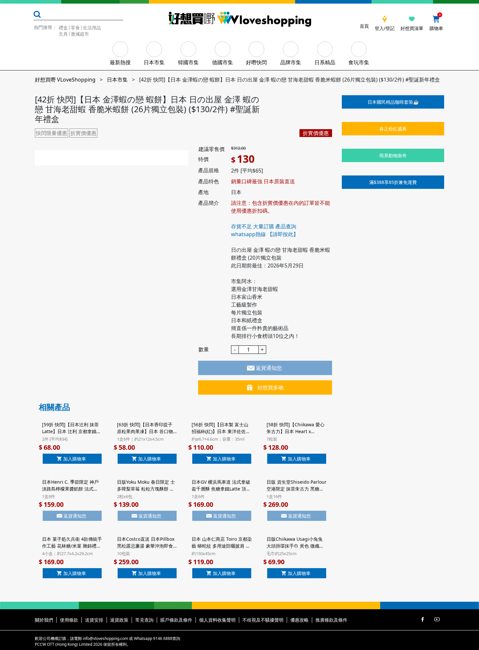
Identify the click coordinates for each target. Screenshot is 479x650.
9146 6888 (162, 638)
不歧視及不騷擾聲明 (262, 620)
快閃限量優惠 (51, 133)
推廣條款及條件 (331, 620)
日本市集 (117, 79)
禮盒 (63, 27)
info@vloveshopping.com (105, 638)
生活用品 (92, 27)
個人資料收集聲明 (217, 620)
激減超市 (80, 34)
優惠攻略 (299, 620)
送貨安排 (94, 620)
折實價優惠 (83, 133)
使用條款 (69, 620)
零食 (75, 27)
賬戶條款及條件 (176, 620)
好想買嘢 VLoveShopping (65, 79)
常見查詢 (144, 620)
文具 (63, 34)
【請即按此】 (282, 234)
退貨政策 (119, 620)
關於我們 (44, 620)
